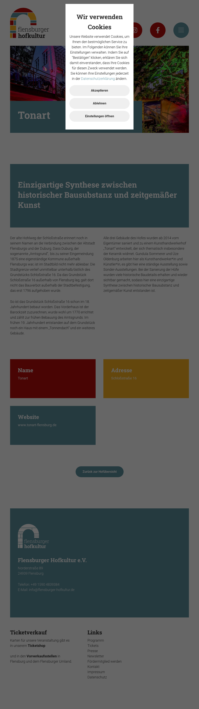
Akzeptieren (99, 90)
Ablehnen (99, 103)
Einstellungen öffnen (99, 116)
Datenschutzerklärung (98, 79)
